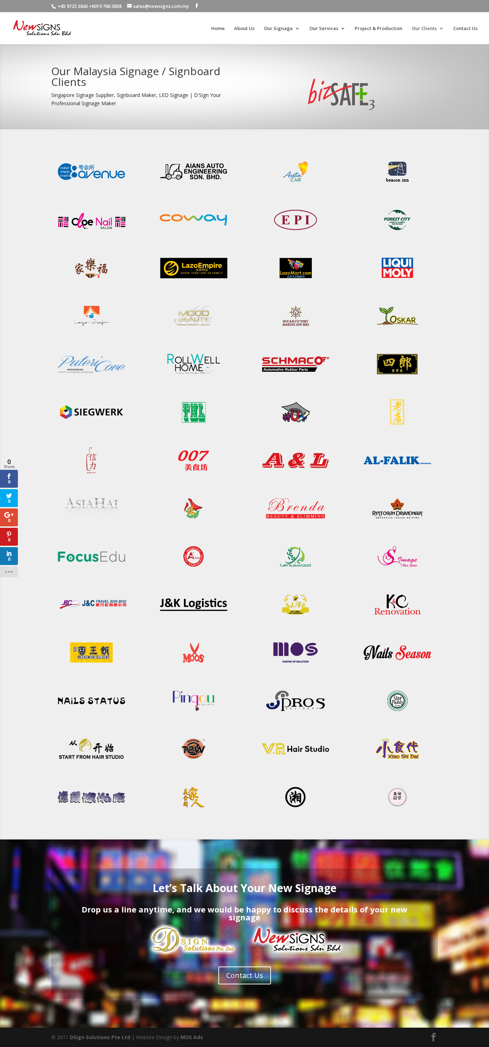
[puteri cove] (91, 375)
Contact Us (465, 28)
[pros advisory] (295, 712)
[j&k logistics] (193, 616)
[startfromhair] (91, 760)
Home (218, 28)
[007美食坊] (193, 471)
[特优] (295, 423)
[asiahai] (91, 519)
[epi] (295, 231)
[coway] (193, 231)
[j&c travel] (91, 616)
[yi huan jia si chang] (91, 808)
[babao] (193, 519)
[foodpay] (193, 568)
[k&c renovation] (397, 616)
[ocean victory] (295, 327)
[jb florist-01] (295, 616)
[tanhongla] (193, 423)
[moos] (193, 664)
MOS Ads (191, 1037)
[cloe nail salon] (91, 231)
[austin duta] (295, 183)
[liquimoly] (397, 279)
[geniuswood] (295, 568)
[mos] (295, 664)
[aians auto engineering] (193, 183)
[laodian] (397, 423)
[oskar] (397, 327)
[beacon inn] (397, 183)
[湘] (295, 808)
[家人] (193, 808)
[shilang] (397, 375)
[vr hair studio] (295, 760)
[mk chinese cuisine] (91, 664)
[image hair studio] (397, 568)
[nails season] (397, 664)
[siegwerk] (91, 423)
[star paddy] (397, 712)
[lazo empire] (193, 279)
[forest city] (397, 231)
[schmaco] (295, 375)
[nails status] (91, 712)
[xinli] (91, 471)
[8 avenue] (91, 183)
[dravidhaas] (397, 519)
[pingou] (193, 712)
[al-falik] (397, 471)
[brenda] (295, 519)
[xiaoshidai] (397, 760)
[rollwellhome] (193, 375)
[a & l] (295, 471)
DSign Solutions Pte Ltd (100, 1037)
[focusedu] (91, 568)
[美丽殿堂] (397, 808)
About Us (244, 28)
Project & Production (378, 28)
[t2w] (193, 760)
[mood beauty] (193, 327)
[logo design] (91, 327)
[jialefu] (91, 279)
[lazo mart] (295, 279)
